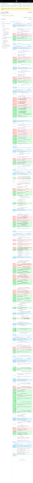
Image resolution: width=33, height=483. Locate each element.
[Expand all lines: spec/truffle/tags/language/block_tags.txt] (22, 444)
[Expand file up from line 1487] (15, 121)
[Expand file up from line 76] (14, 210)
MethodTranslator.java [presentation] (7, 44)
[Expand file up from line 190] (14, 361)
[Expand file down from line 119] (14, 335)
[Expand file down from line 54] (14, 209)
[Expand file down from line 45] (14, 44)
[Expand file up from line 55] (14, 339)
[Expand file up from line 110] (14, 324)
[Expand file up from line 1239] (15, 92)
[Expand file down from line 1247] (15, 120)
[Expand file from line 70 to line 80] (14, 314)
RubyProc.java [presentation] (6, 40)
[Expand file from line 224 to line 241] (14, 419)
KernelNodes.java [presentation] (6, 33)
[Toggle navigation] (1, 1)
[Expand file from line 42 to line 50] (14, 257)
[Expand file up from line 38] (14, 26)
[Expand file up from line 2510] (15, 48)
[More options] (31, 23)
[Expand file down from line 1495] (15, 147)
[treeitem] (6, 34)
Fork (25, 3)
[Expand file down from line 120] (14, 169)
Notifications (20, 3)
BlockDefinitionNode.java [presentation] (7, 37)
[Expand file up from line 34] (14, 174)
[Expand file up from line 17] (14, 446)
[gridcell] (22, 26)
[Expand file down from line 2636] (15, 87)
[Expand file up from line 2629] (15, 68)
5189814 (25, 17)
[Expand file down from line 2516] (15, 67)
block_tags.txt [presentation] (5, 47)
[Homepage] (16, 1)
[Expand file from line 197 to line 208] (14, 380)
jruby (3, 3)
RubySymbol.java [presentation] (6, 41)
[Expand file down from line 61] (14, 356)
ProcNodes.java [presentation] (6, 34)
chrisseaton (3, 13)
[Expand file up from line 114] (14, 151)
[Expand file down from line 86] (14, 323)
